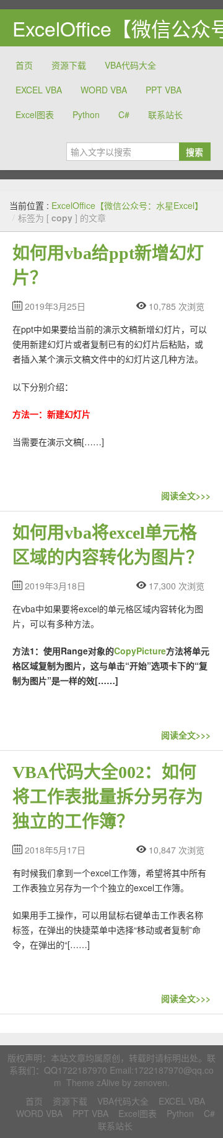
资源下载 (68, 65)
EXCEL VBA (38, 89)
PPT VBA (163, 89)
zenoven (150, 1082)
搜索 (194, 151)
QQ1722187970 (75, 1070)
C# (123, 114)
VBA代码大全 (130, 65)
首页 (24, 65)
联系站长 (165, 114)
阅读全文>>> (186, 495)
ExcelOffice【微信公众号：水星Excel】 (127, 205)
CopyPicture (140, 650)
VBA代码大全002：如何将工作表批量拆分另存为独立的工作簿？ (107, 797)
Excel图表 (34, 114)
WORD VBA (104, 89)
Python (86, 114)
